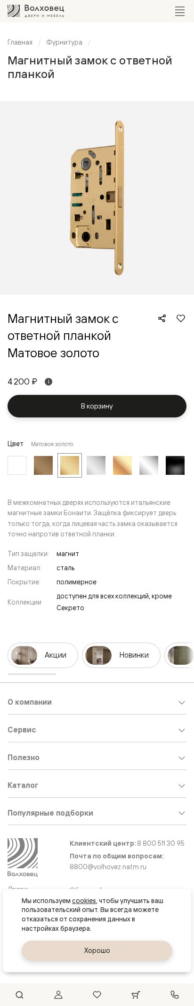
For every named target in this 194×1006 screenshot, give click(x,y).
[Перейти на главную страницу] (36, 11)
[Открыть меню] (179, 11)
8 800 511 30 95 (161, 843)
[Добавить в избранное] (180, 318)
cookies (84, 900)
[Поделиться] (162, 318)
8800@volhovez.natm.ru (108, 867)
